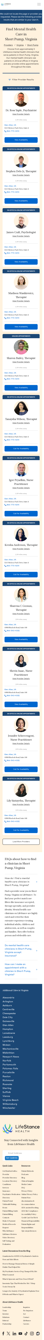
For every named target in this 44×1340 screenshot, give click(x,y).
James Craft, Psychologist (21, 232)
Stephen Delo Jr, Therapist (21, 171)
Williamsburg (10, 1104)
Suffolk (7, 1092)
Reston (7, 1076)
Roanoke (7, 1084)
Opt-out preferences (28, 1231)
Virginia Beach (10, 1100)
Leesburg (8, 1037)
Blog (23, 1178)
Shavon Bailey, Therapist (21, 358)
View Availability (21, 140)
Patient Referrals (27, 1171)
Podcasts (25, 1174)
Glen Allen (8, 1025)
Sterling (7, 1088)
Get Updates (11, 1158)
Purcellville (9, 1073)
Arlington (8, 1002)
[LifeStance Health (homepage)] (6, 4)
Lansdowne (9, 1033)
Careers (26, 1324)
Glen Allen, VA (10, 125)
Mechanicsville (10, 1049)
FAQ (23, 1188)
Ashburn (7, 1006)
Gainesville (8, 1021)
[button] (9, 1178)
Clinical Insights (27, 1181)
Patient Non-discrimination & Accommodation (28, 1201)
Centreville (8, 1009)
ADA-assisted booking (30, 1208)
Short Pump (32, 45)
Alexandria (8, 998)
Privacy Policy (26, 1191)
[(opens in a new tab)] (3, 1333)
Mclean (6, 1045)
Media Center (26, 1184)
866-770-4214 (13, 131)
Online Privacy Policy (29, 1194)
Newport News (11, 1057)
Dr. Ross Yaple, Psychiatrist (21, 110)
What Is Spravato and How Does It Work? (18, 1279)
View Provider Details (21, 114)
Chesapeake (9, 1013)
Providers (8, 45)
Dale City (8, 1017)
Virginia (20, 45)
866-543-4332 (13, 631)
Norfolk (7, 1061)
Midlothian (8, 1053)
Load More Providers (21, 842)
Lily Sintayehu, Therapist (21, 801)
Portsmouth (9, 1065)
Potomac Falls (10, 1069)
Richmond (8, 1080)
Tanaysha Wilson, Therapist (21, 419)
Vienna (6, 1096)
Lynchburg (8, 1041)
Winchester (9, 1108)
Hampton (8, 1029)
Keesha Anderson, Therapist (21, 545)
